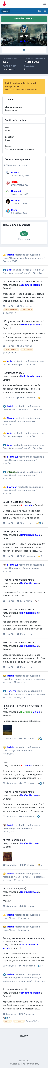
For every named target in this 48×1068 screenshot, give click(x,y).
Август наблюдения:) (20, 750)
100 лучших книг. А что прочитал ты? (23, 281)
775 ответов (28, 965)
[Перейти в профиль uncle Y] (8, 173)
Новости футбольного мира (24, 568)
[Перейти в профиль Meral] (8, 211)
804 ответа (28, 865)
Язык (23, 1035)
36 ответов (25, 523)
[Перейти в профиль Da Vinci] (8, 201)
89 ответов (25, 306)
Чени (5, 762)
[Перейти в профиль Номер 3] (8, 192)
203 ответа (28, 783)
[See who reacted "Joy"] (38, 865)
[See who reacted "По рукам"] (39, 397)
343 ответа (28, 738)
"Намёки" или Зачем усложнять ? (27, 258)
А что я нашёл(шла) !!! (15, 989)
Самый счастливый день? (17, 273)
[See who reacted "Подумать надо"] (38, 738)
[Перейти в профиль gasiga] (8, 183)
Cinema (6, 379)
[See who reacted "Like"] (39, 523)
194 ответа (25, 601)
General (7, 288)
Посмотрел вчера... (13, 364)
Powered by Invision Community (24, 1064)
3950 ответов (27, 397)
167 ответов (27, 1014)
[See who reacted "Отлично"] (36, 523)
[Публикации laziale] (24, 50)
